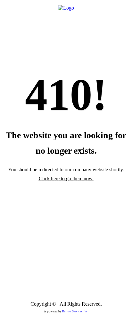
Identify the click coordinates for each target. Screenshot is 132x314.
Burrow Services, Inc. (75, 311)
